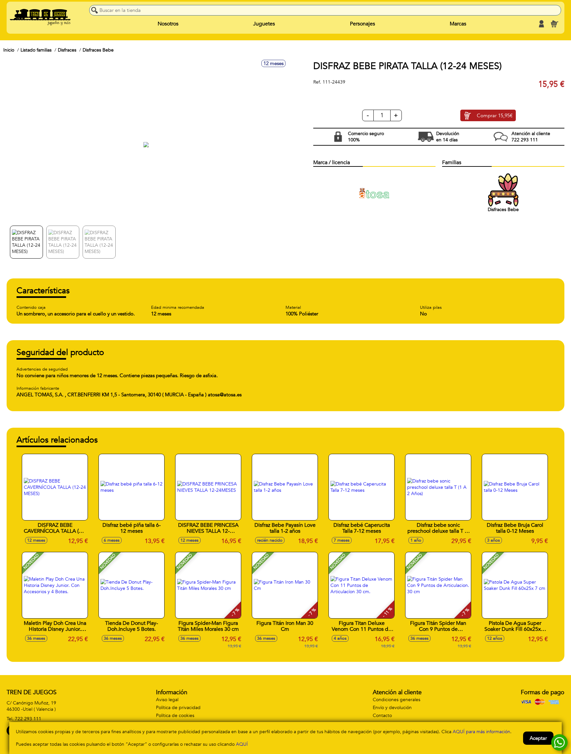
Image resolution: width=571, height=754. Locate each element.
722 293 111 (28, 719)
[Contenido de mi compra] (554, 23)
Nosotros (168, 23)
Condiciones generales (396, 700)
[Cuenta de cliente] (541, 23)
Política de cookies (175, 715)
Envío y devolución (392, 707)
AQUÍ (242, 744)
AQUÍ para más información (481, 732)
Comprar (495, 115)
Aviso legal (167, 700)
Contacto (382, 715)
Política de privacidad (178, 707)
